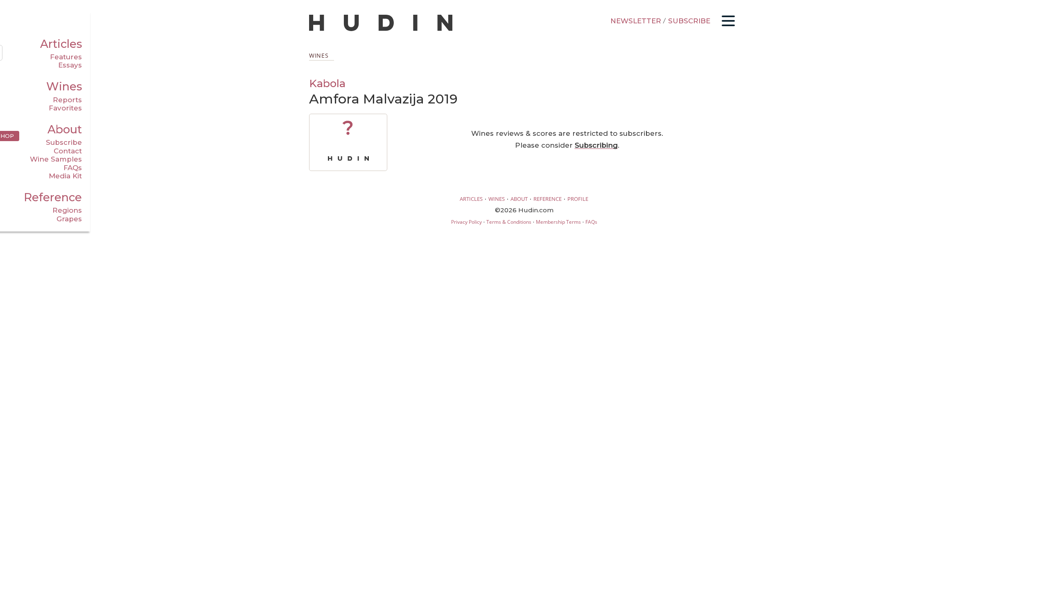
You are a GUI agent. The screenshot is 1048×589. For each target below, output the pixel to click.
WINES (496, 198)
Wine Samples (56, 159)
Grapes (69, 219)
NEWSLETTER (635, 21)
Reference (53, 197)
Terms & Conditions (508, 221)
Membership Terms (558, 221)
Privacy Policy (466, 221)
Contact (68, 151)
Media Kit (65, 176)
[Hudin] (380, 29)
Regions (67, 210)
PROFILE (577, 198)
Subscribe (64, 142)
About (64, 129)
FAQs (72, 168)
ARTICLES (471, 198)
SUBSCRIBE (689, 21)
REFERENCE (547, 198)
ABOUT (519, 198)
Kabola (327, 83)
